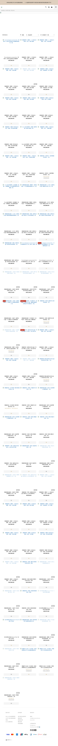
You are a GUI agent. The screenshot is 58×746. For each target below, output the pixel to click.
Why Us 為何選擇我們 (10, 716)
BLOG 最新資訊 (9, 721)
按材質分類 (8, 10)
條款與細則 (20, 723)
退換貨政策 (20, 720)
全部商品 (3, 10)
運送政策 (20, 718)
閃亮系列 (13, 10)
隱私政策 (20, 721)
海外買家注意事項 (22, 716)
